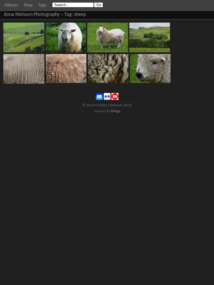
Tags (42, 5)
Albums (11, 5)
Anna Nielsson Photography (32, 14)
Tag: (68, 14)
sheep (80, 14)
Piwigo (115, 111)
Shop (28, 5)
